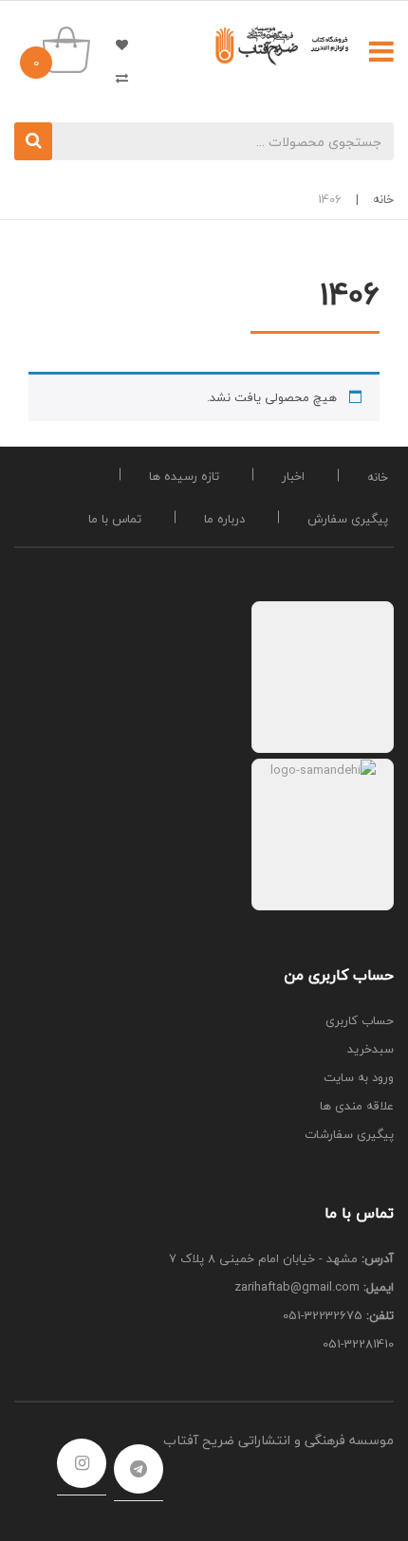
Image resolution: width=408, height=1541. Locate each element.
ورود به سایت (359, 1077)
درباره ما (224, 518)
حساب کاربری (359, 1020)
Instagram (81, 1463)
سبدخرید (370, 1048)
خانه (383, 199)
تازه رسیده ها (184, 476)
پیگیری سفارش (347, 518)
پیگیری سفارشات (349, 1134)
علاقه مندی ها (114, 44)
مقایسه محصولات (114, 77)
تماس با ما (114, 518)
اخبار (293, 476)
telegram (138, 1469)
